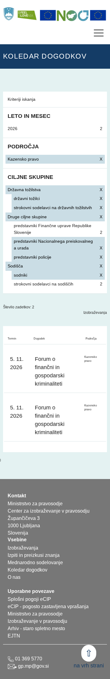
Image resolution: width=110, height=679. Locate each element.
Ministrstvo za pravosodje (35, 613)
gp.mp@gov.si (33, 666)
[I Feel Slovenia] (27, 13)
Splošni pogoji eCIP (29, 599)
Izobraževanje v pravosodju (37, 621)
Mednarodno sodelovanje (35, 562)
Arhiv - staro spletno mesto (36, 628)
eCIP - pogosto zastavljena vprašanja (48, 606)
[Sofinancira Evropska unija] (48, 15)
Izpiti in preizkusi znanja (34, 555)
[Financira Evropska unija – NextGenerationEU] (98, 15)
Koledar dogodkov (27, 569)
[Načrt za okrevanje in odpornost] (73, 15)
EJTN (14, 635)
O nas (14, 577)
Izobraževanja (95, 312)
